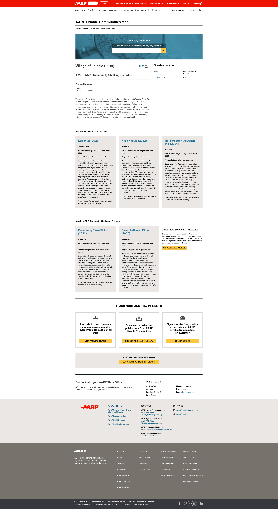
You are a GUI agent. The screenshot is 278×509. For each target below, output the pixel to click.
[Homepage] (80, 3)
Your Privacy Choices (141, 505)
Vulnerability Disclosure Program (105, 505)
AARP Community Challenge (119, 416)
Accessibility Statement (116, 502)
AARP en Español (178, 10)
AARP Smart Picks (141, 3)
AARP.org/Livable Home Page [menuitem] (103, 28)
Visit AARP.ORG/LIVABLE (95, 341)
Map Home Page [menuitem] (81, 28)
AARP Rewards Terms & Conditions (142, 502)
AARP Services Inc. (168, 475)
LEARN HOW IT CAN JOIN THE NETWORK (139, 362)
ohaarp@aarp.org (187, 392)
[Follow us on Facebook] (179, 503)
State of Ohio (159, 78)
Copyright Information (82, 505)
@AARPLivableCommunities (187, 410)
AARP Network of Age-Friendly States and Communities (120, 411)
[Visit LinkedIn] (201, 503)
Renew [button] (104, 3)
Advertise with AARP (168, 451)
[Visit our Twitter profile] (187, 503)
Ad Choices (125, 505)
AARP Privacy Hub (80, 502)
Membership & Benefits (124, 3)
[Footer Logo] (80, 451)
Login (196, 3)
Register (186, 3)
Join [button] (92, 3)
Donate (120, 457)
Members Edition (156, 3)
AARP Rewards (123, 475)
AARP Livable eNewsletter (118, 424)
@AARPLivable (182, 414)
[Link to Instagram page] (194, 503)
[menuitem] (76, 11)
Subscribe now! (182, 341)
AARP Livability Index (116, 420)
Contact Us (143, 451)
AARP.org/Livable (115, 406)
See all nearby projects (174, 248)
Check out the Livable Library (139, 341)
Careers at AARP (167, 457)
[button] (200, 10)
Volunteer (121, 463)
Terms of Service (97, 502)
